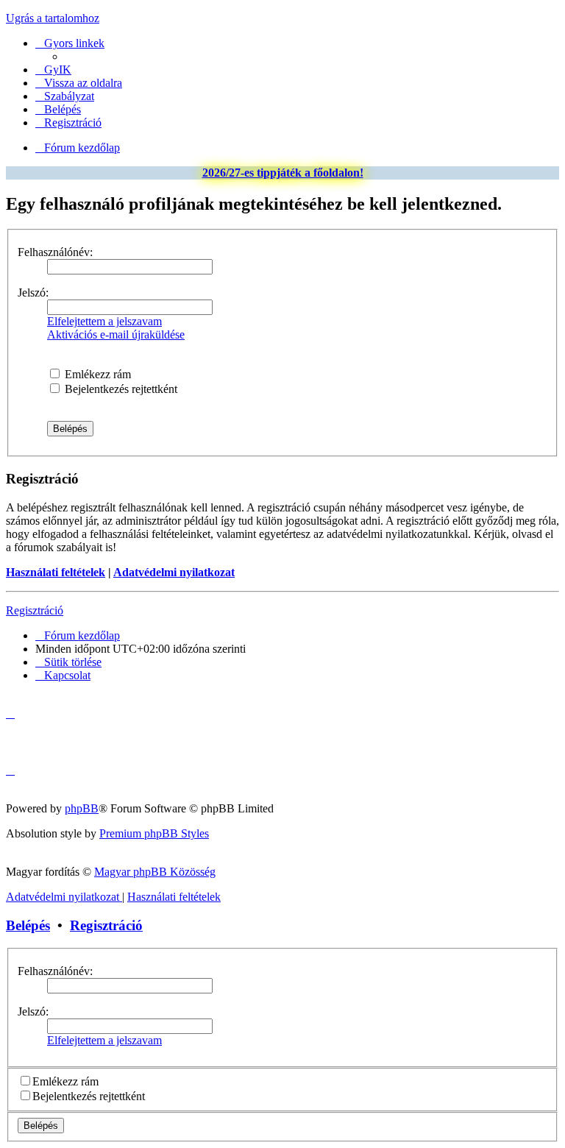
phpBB (82, 808)
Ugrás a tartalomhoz (52, 18)
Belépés (28, 925)
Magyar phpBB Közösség (155, 871)
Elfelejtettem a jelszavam (104, 321)
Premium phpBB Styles (154, 833)
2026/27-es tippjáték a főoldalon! (282, 172)
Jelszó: (33, 292)
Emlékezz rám (96, 374)
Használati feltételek (55, 572)
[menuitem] (53, 69)
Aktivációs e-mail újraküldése (116, 334)
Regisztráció (34, 610)
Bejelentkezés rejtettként (119, 389)
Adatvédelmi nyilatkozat (174, 572)
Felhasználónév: (55, 252)
